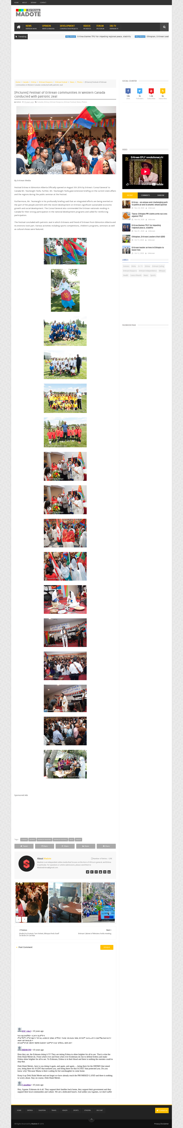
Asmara (126, 266)
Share (45, 846)
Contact (43, 2)
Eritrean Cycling (158, 266)
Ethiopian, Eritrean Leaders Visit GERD (130, 36)
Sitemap (33, 2)
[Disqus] (65, 988)
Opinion (48, 27)
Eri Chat (100, 1110)
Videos (87, 27)
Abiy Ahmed (37, 37)
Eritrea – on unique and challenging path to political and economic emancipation (150, 203)
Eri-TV (114, 27)
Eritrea (33, 82)
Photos (80, 82)
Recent (130, 195)
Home (16, 2)
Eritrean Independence (148, 271)
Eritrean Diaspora (46, 82)
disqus (107, 947)
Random (161, 195)
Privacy (157, 1124)
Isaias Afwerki (135, 275)
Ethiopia (162, 271)
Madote (34, 1124)
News (31, 27)
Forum (100, 27)
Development (69, 27)
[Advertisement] (91, 60)
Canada (26, 82)
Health (125, 275)
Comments (145, 195)
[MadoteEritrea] (87, 871)
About (24, 2)
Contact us (163, 1110)
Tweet (25, 846)
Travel (54, 1110)
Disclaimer (165, 1124)
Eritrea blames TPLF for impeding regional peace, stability (70, 36)
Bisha (134, 266)
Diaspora (42, 1110)
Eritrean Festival (61, 82)
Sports (153, 275)
